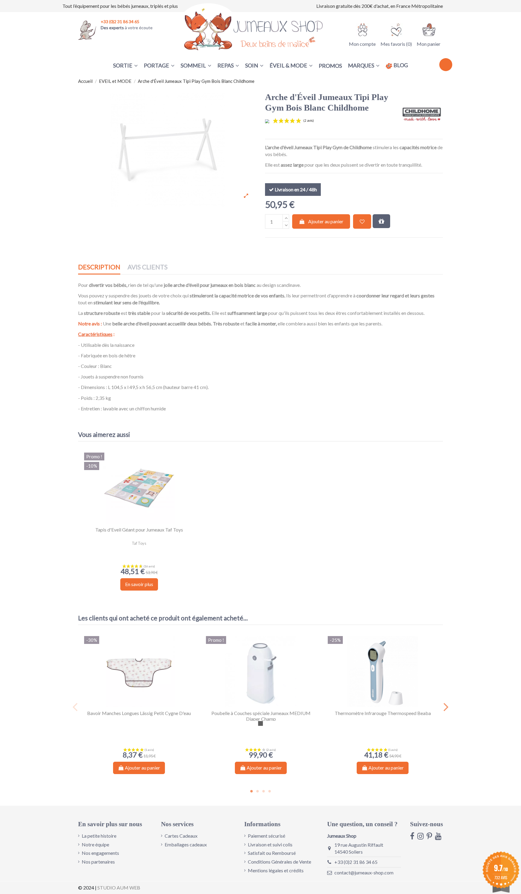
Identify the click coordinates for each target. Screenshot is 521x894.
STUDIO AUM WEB (118, 887)
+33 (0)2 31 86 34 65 (355, 862)
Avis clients (148, 267)
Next (446, 707)
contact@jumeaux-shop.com (363, 872)
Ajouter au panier (325, 221)
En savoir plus (139, 584)
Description (99, 267)
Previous (75, 707)
